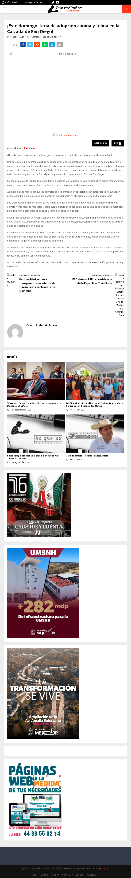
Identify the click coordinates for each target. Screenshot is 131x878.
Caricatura (91, 875)
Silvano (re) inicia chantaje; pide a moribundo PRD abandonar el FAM (32, 457)
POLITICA (55, 875)
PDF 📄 (117, 143)
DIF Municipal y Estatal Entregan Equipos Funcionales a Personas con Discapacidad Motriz (94, 404)
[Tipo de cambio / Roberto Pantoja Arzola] (95, 433)
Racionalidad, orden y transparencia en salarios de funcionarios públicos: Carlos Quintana (37, 285)
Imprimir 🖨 (100, 143)
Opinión (12, 357)
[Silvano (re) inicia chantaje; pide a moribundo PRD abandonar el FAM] (36, 433)
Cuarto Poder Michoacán (31, 37)
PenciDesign (103, 868)
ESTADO (44, 875)
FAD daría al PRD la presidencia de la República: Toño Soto (92, 281)
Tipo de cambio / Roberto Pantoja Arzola (87, 456)
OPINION (79, 875)
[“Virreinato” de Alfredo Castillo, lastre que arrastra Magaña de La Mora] (36, 381)
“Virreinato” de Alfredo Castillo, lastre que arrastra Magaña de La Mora (34, 404)
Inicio (35, 875)
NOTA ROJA (67, 875)
